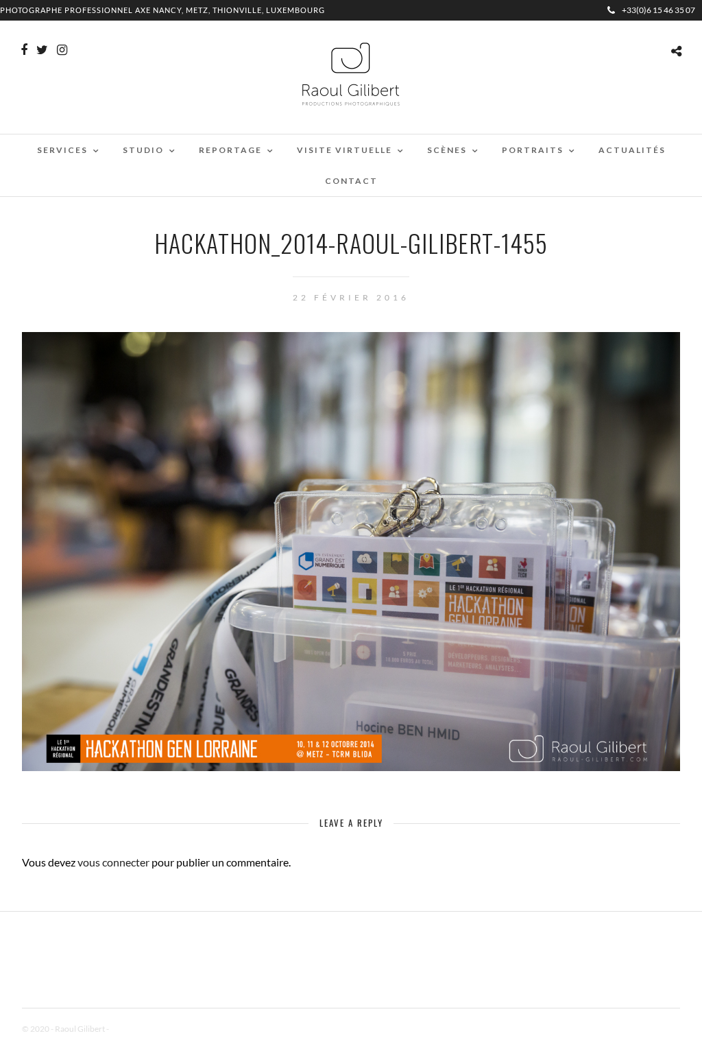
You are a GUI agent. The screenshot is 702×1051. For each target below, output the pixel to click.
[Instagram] (62, 50)
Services (62, 150)
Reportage (230, 150)
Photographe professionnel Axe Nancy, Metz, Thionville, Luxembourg (162, 9)
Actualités (632, 150)
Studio (143, 150)
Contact (351, 181)
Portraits (533, 150)
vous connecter (113, 862)
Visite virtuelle (344, 150)
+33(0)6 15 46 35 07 (658, 10)
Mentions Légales (141, 1029)
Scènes (447, 150)
